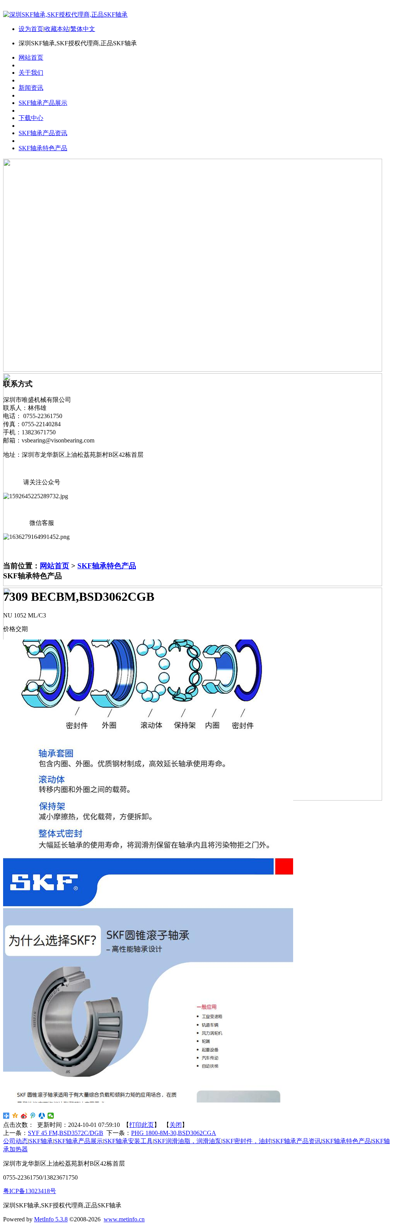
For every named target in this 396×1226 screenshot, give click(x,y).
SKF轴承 (41, 1141)
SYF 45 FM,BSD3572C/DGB (65, 1133)
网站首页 (54, 566)
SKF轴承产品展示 (78, 1141)
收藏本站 (56, 29)
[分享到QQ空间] (15, 1116)
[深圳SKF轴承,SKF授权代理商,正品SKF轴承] (65, 14)
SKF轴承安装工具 (128, 1141)
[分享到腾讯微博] (33, 1116)
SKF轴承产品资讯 (296, 1141)
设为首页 (31, 29)
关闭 (175, 1124)
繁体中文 (82, 29)
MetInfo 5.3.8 (51, 1219)
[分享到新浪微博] (24, 1116)
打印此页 (141, 1124)
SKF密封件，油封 (246, 1141)
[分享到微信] (51, 1116)
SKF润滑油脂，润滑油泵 (187, 1141)
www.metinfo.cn (124, 1219)
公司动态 (15, 1141)
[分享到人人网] (42, 1116)
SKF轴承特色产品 (106, 566)
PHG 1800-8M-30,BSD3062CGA (173, 1133)
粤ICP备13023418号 (29, 1191)
